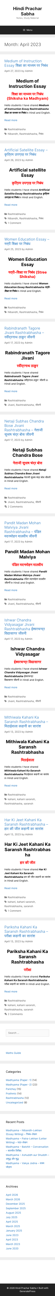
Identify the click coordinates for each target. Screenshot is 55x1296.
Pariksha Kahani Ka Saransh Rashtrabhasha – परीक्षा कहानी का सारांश (26, 931)
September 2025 (16, 1208)
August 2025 (13, 1212)
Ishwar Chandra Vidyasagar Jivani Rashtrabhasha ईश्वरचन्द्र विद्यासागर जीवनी (24, 626)
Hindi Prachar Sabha (27, 11)
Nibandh (13, 133)
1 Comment (14, 222)
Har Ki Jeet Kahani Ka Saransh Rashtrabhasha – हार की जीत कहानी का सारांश (26, 824)
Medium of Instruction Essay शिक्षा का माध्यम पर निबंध (26, 63)
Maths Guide (13, 1052)
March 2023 (13, 1244)
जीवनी (38, 404)
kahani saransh (26, 799)
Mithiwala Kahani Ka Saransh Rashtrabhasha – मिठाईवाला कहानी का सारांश (26, 721)
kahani (12, 799)
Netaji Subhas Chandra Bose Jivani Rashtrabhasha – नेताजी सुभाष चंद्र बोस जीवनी (24, 428)
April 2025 (12, 1221)
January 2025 (14, 1230)
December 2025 (15, 1203)
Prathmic (11, 1093)
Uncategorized (14, 1102)
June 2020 (12, 1248)
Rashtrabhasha (17, 129)
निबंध (41, 133)
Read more (10, 120)
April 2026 (12, 1194)
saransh (28, 803)
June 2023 (12, 1235)
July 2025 (11, 1217)
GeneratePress (27, 1291)
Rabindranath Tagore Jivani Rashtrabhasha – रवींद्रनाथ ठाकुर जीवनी (24, 332)
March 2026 (13, 1199)
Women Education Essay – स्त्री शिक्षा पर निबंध (26, 241)
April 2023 (12, 1239)
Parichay (11, 1089)
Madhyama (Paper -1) (19, 1080)
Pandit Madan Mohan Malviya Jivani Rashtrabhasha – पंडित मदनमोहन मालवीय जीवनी (22, 529)
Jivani (11, 404)
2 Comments (15, 506)
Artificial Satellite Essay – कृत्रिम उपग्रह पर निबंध (26, 152)
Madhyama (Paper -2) (19, 1084)
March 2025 (13, 1226)
